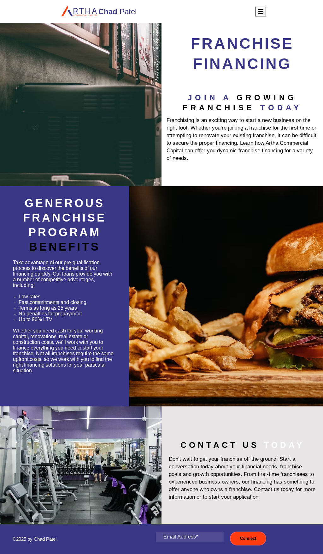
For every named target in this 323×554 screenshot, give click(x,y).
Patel (117, 11)
